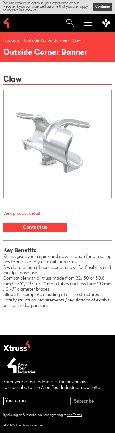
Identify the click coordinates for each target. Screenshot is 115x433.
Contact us (35, 227)
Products (11, 40)
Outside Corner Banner (45, 40)
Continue (102, 7)
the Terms (74, 415)
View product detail (21, 214)
